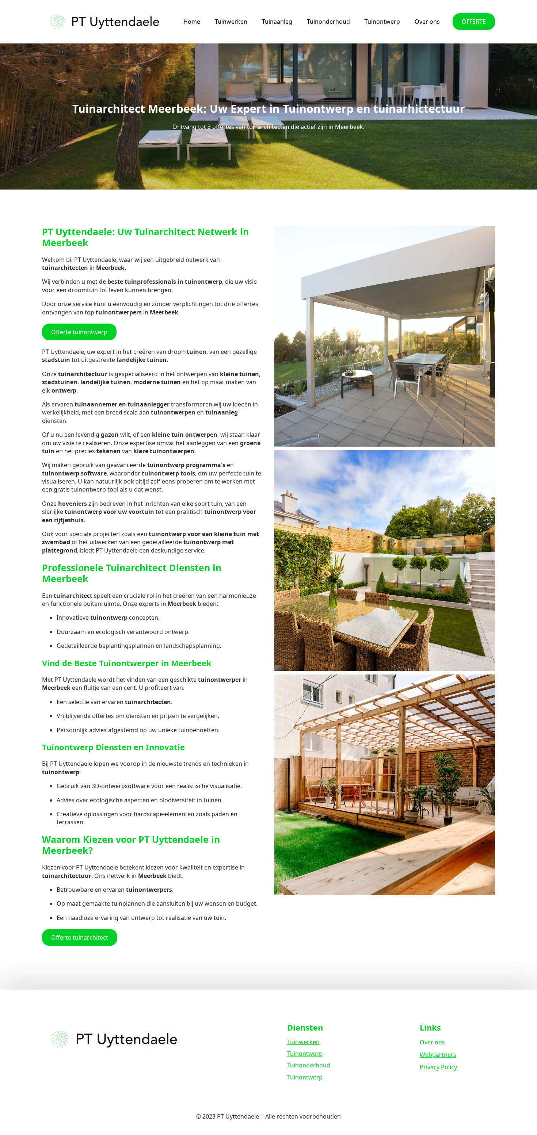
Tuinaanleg (277, 22)
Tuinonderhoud (328, 22)
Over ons (427, 22)
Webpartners (438, 1055)
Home (191, 22)
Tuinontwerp (382, 22)
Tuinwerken (231, 22)
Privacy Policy (438, 1067)
